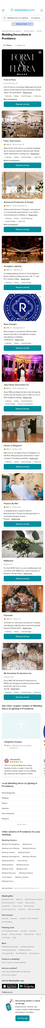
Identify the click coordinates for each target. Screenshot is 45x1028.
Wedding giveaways (9, 950)
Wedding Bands (7, 865)
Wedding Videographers (11, 857)
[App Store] (10, 988)
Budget (4, 934)
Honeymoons (34, 953)
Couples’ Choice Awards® (28, 918)
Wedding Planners (29, 848)
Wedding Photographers (11, 844)
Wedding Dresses (22, 865)
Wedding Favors (8, 881)
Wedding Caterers (8, 852)
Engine (38, 934)
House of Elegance (13, 445)
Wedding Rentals (8, 861)
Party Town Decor (12, 141)
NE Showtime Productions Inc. (18, 673)
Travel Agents (7, 877)
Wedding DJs (27, 844)
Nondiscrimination (8, 903)
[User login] (42, 10)
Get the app (22, 1018)
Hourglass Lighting (12, 266)
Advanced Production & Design (18, 202)
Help (14, 938)
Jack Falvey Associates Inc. (16, 385)
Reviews (14, 918)
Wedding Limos (22, 869)
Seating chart (29, 934)
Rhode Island (29, 31)
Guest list (32, 931)
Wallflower (9, 560)
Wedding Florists (24, 852)
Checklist (23, 931)
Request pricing (22, 104)
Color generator (8, 953)
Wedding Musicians (9, 873)
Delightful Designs (13, 742)
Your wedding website (10, 931)
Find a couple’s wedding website (14, 962)
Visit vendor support (9, 975)
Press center (30, 903)
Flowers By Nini (11, 503)
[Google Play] (27, 988)
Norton (4, 803)
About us (19, 899)
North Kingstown (8, 793)
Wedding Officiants (29, 857)
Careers (20, 903)
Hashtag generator (27, 947)
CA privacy (22, 909)
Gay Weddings (7, 922)
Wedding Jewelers (22, 877)
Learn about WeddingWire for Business (16, 972)
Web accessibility (34, 909)
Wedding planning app (10, 947)
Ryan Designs (10, 324)
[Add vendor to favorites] (40, 52)
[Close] (41, 998)
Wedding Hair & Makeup (11, 848)
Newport (5, 819)
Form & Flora (10, 80)
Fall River (5, 798)
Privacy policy (29, 906)
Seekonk (5, 808)
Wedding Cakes (7, 869)
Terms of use (17, 906)
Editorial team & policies (34, 899)
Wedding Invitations (26, 873)
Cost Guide (6, 938)
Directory (5, 918)
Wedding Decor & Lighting (11, 31)
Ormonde (8, 615)
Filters (9, 45)
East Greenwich (8, 813)
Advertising (6, 906)
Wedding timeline (25, 950)
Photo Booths (22, 861)
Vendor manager (15, 934)
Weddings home (8, 899)
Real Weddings (21, 953)
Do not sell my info (9, 909)
